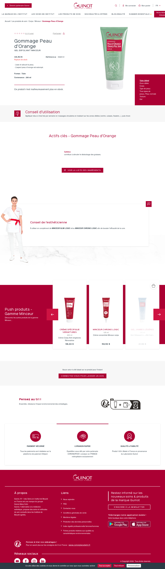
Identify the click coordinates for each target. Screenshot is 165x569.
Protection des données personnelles (77, 521)
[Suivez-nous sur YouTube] (17, 561)
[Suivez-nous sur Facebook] (26, 561)
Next (159, 314)
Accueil (7, 21)
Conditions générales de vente (74, 513)
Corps (31, 21)
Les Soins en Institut (43, 14)
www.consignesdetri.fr (79, 545)
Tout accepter (104, 566)
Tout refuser (119, 566)
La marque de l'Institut (14, 14)
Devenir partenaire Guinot (19, 5)
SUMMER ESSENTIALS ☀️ (140, 14)
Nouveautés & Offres (96, 14)
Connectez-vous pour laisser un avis (82, 376)
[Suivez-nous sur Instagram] (34, 561)
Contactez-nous (69, 508)
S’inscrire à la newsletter (129, 507)
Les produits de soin (69, 14)
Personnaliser (134, 566)
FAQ (65, 504)
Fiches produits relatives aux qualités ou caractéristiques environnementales (78, 531)
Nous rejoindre (68, 499)
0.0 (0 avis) (29, 33)
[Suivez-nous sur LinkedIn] (43, 561)
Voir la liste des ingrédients (84, 170)
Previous (52, 314)
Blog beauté (118, 14)
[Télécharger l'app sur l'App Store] (140, 524)
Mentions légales (69, 517)
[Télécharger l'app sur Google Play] (118, 524)
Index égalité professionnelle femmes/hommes (81, 526)
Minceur (38, 21)
